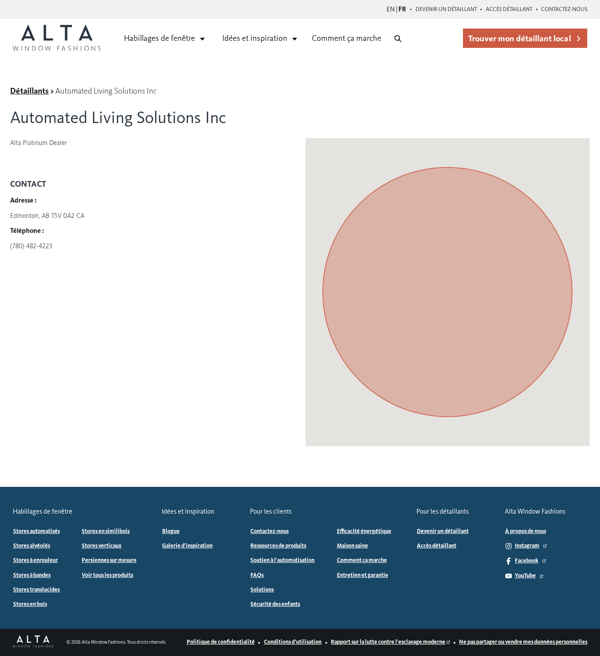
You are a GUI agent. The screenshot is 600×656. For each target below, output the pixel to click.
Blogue (171, 531)
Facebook (527, 560)
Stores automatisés (36, 531)
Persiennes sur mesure (109, 560)
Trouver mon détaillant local (519, 38)
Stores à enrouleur (35, 560)
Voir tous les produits (107, 575)
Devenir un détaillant (446, 9)
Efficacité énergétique (364, 531)
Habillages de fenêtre (159, 38)
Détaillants (29, 91)
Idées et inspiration (254, 38)
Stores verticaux (102, 545)
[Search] (398, 39)
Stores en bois (30, 604)
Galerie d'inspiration (187, 545)
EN (391, 9)
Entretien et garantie (362, 575)
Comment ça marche (346, 38)
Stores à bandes (32, 575)
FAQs (257, 575)
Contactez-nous (564, 9)
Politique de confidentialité (221, 641)
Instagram (527, 545)
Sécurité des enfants (275, 604)
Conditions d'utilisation (293, 641)
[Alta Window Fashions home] (57, 39)
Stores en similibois (106, 531)
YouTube (525, 575)
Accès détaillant (509, 9)
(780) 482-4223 (31, 246)
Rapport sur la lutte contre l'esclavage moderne (388, 641)
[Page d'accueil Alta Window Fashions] (33, 642)
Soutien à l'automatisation (282, 560)
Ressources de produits (278, 545)
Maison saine (352, 545)
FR (402, 9)
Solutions (262, 589)
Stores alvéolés (31, 545)
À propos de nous (525, 531)
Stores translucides (36, 589)
